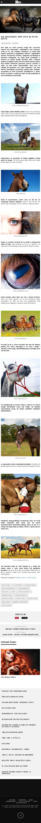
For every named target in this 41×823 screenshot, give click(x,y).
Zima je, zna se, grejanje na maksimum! (17, 755)
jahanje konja (30, 585)
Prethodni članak (20, 626)
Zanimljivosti (11, 801)
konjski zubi (32, 598)
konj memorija (23, 588)
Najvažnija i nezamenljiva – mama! (15, 749)
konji (13, 591)
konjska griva (7, 595)
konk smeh (6, 601)
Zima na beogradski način (12, 732)
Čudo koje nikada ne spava (12, 697)
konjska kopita (21, 595)
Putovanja (22, 800)
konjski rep (20, 598)
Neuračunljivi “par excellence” (15, 714)
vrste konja (6, 605)
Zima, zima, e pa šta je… (11, 738)
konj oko (5, 591)
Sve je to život (6, 43)
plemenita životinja (20, 601)
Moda (31, 800)
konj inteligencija (8, 588)
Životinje (15, 43)
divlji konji (6, 585)
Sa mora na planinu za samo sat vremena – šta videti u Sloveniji (19, 726)
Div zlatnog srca (9, 708)
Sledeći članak (20, 632)
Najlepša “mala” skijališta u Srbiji (16, 760)
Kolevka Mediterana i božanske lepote (18, 702)
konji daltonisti (24, 591)
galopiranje (17, 585)
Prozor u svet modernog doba (14, 691)
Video (35, 801)
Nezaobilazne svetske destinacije (15, 719)
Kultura (12, 800)
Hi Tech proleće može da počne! (15, 766)
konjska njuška (7, 598)
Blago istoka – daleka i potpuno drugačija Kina (20, 635)
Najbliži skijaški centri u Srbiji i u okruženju (16, 772)
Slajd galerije (21, 802)
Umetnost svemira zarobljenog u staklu (20, 629)
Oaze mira (6, 744)
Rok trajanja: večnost (8, 677)
